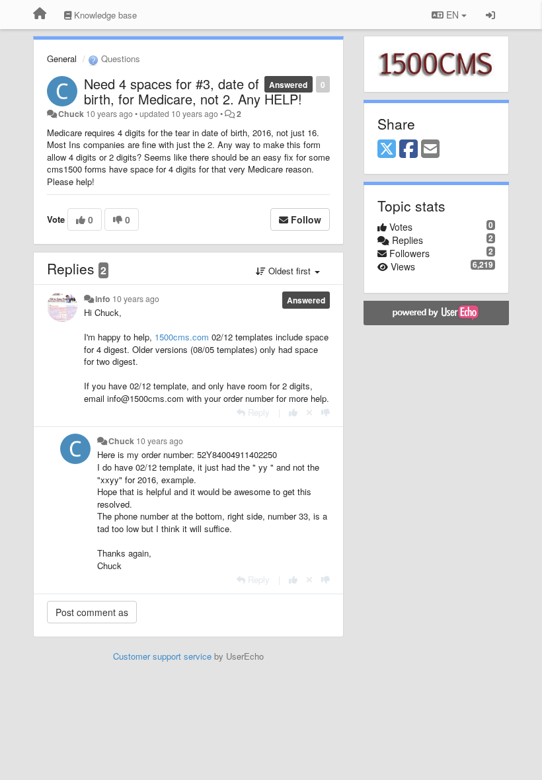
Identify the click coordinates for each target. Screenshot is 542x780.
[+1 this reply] (293, 412)
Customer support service (162, 656)
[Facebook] (408, 149)
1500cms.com (182, 337)
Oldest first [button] (289, 270)
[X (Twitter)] (386, 149)
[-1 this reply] (325, 412)
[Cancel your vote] (309, 412)
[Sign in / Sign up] (490, 14)
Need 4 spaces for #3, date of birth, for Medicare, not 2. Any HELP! (193, 91)
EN (452, 14)
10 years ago (135, 299)
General (62, 58)
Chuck (71, 114)
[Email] (430, 149)
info (102, 299)
